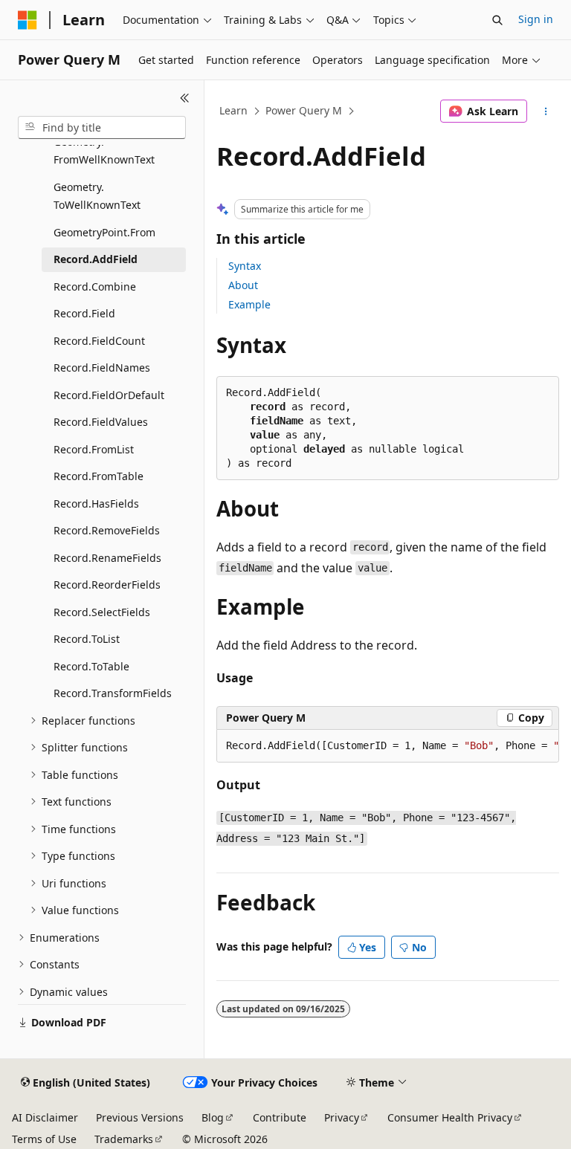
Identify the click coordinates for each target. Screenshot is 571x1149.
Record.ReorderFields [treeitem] (107, 584)
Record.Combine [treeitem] (95, 286)
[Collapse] (185, 98)
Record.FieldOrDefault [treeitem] (109, 395)
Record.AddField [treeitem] (96, 259)
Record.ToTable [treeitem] (91, 666)
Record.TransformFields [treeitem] (113, 693)
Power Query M (303, 110)
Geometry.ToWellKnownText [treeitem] (97, 196)
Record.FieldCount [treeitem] (99, 341)
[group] (387, 746)
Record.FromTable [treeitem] (98, 476)
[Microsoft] (27, 20)
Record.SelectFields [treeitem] (102, 612)
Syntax (244, 266)
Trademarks (123, 1139)
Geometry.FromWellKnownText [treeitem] (104, 151)
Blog (212, 1117)
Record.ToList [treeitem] (87, 639)
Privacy (341, 1117)
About (243, 285)
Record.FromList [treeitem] (94, 449)
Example (249, 304)
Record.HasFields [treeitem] (96, 503)
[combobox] (102, 128)
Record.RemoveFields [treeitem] (107, 530)
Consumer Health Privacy (449, 1117)
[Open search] (497, 20)
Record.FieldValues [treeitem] (101, 422)
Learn (233, 110)
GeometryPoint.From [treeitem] (104, 232)
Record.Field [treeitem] (84, 313)
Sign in (535, 19)
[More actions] (546, 111)
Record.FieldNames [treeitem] (102, 367)
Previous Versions (140, 1117)
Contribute (279, 1117)
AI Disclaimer (45, 1117)
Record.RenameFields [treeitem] (107, 558)
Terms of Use (44, 1139)
